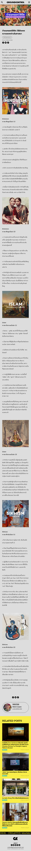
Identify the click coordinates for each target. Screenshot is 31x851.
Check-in (5, 749)
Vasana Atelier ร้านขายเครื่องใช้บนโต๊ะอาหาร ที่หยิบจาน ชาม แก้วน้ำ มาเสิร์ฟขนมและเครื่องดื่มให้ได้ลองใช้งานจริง (15, 824)
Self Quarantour (7, 37)
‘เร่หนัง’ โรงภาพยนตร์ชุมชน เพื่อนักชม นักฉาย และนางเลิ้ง (14, 773)
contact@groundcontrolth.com (15, 847)
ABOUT (15, 843)
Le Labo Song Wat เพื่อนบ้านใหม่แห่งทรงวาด (15, 798)
